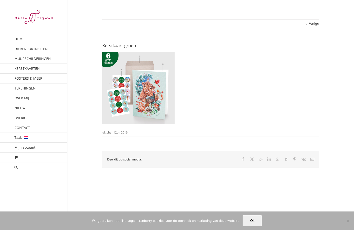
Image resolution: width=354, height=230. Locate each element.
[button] (33, 167)
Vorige (314, 23)
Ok (252, 221)
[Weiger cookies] (348, 220)
